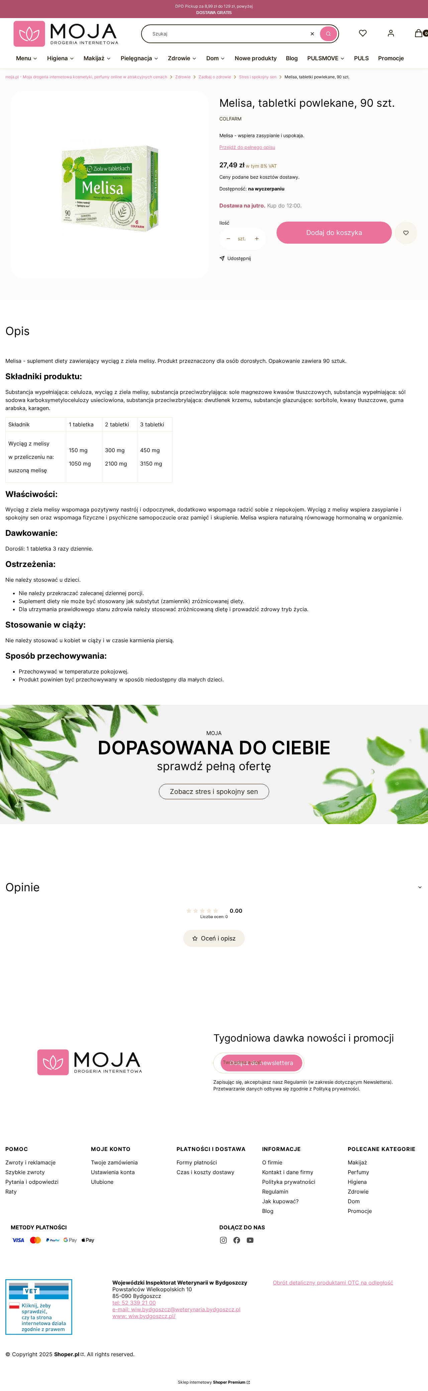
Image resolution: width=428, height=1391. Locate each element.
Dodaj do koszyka (334, 233)
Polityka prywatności (288, 1181)
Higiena (357, 1181)
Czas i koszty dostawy (205, 1172)
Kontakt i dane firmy (287, 1172)
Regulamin (275, 1191)
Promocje (360, 1211)
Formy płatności (197, 1162)
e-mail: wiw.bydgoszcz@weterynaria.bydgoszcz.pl (176, 1309)
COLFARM (230, 118)
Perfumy (358, 1172)
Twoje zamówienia (114, 1162)
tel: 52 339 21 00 (134, 1302)
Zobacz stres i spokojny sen (214, 792)
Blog (268, 1211)
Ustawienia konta (113, 1172)
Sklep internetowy (211, 1382)
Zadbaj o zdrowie (215, 76)
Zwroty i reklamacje (30, 1162)
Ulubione (102, 1181)
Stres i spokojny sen (258, 76)
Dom (354, 1201)
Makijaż (357, 1162)
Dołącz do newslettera (261, 1062)
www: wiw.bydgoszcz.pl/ (144, 1316)
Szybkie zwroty (25, 1172)
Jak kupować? (280, 1201)
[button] (328, 33)
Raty (11, 1191)
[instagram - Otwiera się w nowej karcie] (223, 1240)
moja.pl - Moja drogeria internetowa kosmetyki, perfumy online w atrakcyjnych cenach (86, 76)
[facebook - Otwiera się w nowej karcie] (237, 1240)
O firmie (272, 1162)
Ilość (224, 223)
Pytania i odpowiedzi (32, 1181)
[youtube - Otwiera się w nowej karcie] (250, 1240)
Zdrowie (183, 76)
